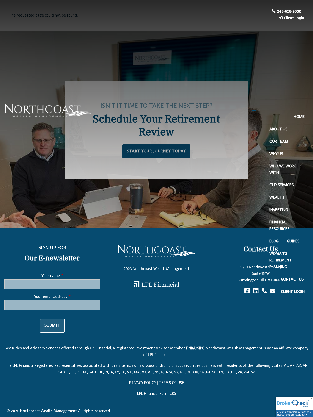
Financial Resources (279, 225)
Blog (274, 241)
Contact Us (292, 279)
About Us (278, 129)
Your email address (67, 297)
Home (299, 116)
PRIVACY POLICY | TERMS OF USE (156, 382)
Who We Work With (282, 169)
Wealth (276, 197)
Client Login (294, 18)
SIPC (200, 348)
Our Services (281, 185)
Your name (68, 276)
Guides (293, 241)
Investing (278, 209)
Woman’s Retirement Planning (280, 260)
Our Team (278, 141)
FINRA (191, 348)
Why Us (276, 153)
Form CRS (167, 393)
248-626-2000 (289, 11)
